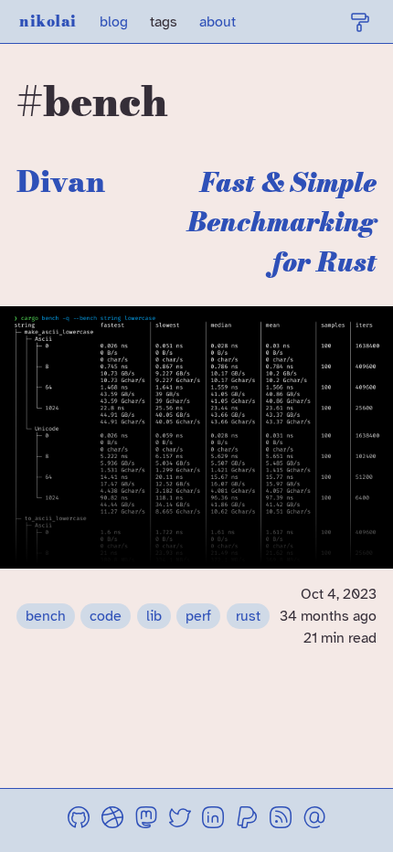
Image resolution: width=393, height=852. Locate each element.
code (106, 616)
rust (248, 616)
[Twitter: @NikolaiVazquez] (179, 820)
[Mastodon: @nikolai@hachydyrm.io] (146, 820)
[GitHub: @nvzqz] (79, 820)
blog (114, 22)
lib (154, 616)
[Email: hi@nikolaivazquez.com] (314, 820)
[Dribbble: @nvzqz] (113, 820)
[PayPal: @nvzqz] (247, 820)
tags (163, 22)
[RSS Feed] (281, 820)
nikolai (48, 21)
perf (198, 616)
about (217, 22)
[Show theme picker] (360, 21)
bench (46, 616)
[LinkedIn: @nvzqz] (213, 820)
